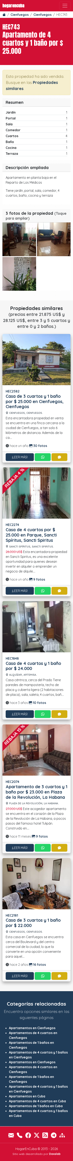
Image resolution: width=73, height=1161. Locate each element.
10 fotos (39, 703)
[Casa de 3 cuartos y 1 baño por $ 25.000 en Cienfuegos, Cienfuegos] (36, 359)
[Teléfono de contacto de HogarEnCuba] (19, 1135)
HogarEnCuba (13, 5)
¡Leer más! (20, 457)
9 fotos (38, 579)
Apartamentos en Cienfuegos (32, 1028)
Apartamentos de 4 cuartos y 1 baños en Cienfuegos (38, 1054)
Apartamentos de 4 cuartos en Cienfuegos (33, 1035)
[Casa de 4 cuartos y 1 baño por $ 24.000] (36, 626)
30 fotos (39, 446)
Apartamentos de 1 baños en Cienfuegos (31, 1045)
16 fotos (39, 965)
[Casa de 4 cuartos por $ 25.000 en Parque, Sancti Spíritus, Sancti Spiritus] (36, 493)
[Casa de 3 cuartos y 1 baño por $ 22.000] (36, 883)
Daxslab (54, 1154)
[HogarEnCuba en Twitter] (36, 1135)
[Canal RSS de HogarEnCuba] (45, 1135)
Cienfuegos (20, 15)
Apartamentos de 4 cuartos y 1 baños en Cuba (38, 1113)
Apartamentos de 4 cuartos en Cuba (37, 1101)
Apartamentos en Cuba (27, 1096)
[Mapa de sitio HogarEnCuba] (62, 1135)
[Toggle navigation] (65, 6)
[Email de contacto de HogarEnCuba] (11, 1135)
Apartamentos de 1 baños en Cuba (36, 1106)
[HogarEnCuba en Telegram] (53, 1135)
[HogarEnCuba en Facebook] (28, 1135)
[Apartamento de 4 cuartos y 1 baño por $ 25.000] (19, 239)
